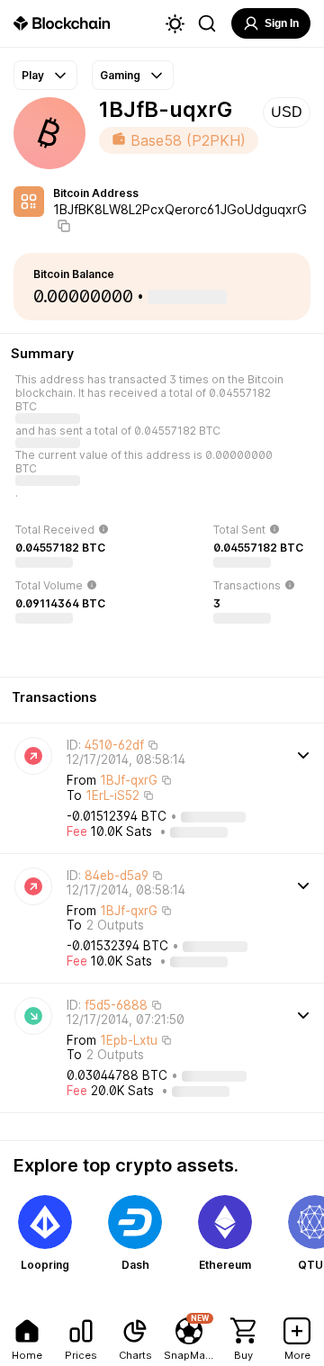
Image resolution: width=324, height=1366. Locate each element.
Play (33, 75)
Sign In (282, 23)
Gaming (120, 75)
